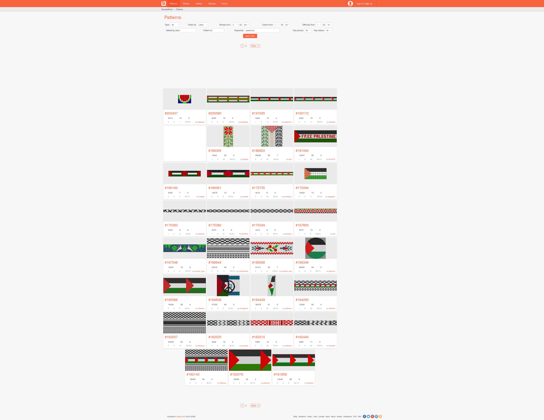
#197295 (258, 113)
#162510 (258, 336)
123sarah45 (243, 271)
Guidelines (347, 416)
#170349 (258, 224)
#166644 (214, 262)
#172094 (302, 187)
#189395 (214, 150)
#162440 (302, 336)
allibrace (201, 308)
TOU (355, 416)
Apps (328, 416)
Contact (321, 416)
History (339, 416)
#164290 (302, 299)
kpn (333, 233)
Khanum (332, 271)
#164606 (214, 299)
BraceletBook (167, 9)
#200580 (214, 113)
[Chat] (380, 3)
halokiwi (332, 122)
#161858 (280, 374)
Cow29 (201, 196)
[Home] (163, 3)
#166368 (258, 262)
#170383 (171, 224)
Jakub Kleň (181, 416)
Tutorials (212, 3)
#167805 (302, 224)
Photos (186, 3)
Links (315, 416)
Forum (225, 3)
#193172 (302, 113)
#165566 (171, 299)
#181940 (302, 150)
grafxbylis (244, 122)
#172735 (258, 187)
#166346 (302, 262)
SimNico (201, 233)
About (333, 416)
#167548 (171, 262)
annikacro (288, 196)
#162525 (214, 336)
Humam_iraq (199, 271)
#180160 (171, 187)
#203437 (171, 113)
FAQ (359, 416)
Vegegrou (331, 196)
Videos (199, 3)
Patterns (173, 3)
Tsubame (200, 122)
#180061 (214, 187)
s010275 (332, 159)
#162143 (193, 374)
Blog (295, 416)
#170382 (214, 224)
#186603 (258, 150)
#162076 (236, 374)
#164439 (258, 299)
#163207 (171, 336)
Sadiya (245, 159)
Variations (302, 416)
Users (309, 416)
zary (290, 159)
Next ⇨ (255, 45)
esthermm (288, 122)
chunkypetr (244, 308)
